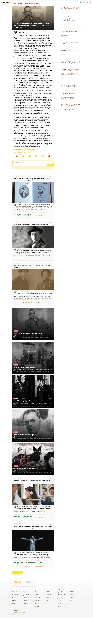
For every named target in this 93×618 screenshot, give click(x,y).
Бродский (37, 595)
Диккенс (60, 598)
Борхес (59, 600)
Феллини (72, 601)
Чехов (24, 589)
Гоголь (13, 595)
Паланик (60, 601)
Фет (12, 604)
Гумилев (25, 601)
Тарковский (72, 589)
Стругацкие (37, 597)
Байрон (59, 589)
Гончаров (14, 600)
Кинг (59, 604)
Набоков (25, 600)
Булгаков (25, 597)
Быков (47, 600)
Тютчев (13, 603)
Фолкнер (60, 592)
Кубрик (71, 595)
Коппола (71, 594)
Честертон (60, 595)
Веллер (48, 598)
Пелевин (48, 591)
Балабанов (72, 591)
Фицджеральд (61, 594)
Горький (25, 604)
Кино (21, 524)
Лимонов (48, 592)
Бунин (36, 592)
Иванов (48, 597)
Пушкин (13, 589)
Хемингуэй (60, 591)
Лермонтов (14, 591)
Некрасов (14, 601)
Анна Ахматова (27, 152)
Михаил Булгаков (31, 149)
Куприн (24, 592)
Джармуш (72, 598)
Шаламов (37, 601)
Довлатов (48, 594)
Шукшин (36, 594)
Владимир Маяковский (19, 149)
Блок (24, 595)
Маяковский (26, 594)
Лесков (25, 591)
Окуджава (37, 606)
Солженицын (37, 600)
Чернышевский (15, 598)
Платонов (25, 603)
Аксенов (37, 604)
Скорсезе (72, 597)
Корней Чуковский (18, 152)
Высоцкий (37, 607)
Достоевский (15, 594)
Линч (71, 600)
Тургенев (14, 597)
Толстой (13, 592)
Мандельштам (26, 598)
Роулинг (60, 603)
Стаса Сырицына (24, 614)
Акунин (48, 595)
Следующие (17, 573)
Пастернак (37, 598)
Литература (16, 176)
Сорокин (48, 589)
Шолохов (37, 589)
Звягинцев (72, 592)
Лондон (60, 597)
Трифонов (37, 603)
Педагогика (16, 478)
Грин (36, 591)
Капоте (59, 606)
